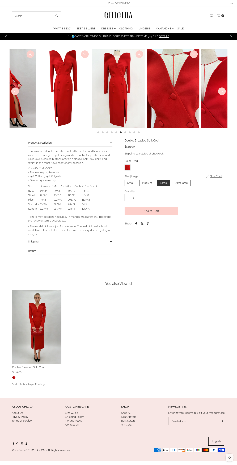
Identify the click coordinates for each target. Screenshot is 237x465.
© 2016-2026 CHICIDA (25, 450)
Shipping (130, 153)
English (216, 441)
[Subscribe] (221, 421)
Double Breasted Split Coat (28, 367)
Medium (147, 182)
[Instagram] (22, 444)
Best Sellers (128, 420)
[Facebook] (13, 444)
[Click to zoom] (30, 54)
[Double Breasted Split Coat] (36, 327)
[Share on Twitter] (142, 223)
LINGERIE (144, 28)
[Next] (230, 36)
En (231, 3)
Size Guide (71, 412)
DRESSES (107, 28)
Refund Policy (73, 420)
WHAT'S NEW (62, 28)
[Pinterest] (17, 444)
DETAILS (164, 36)
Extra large (181, 182)
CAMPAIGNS (163, 28)
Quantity (130, 191)
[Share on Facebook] (136, 223)
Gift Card (126, 424)
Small (130, 182)
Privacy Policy (20, 416)
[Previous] (6, 36)
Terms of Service (22, 420)
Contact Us (72, 424)
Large (163, 182)
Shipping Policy (74, 416)
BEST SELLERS (86, 28)
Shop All (126, 412)
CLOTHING (126, 28)
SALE (180, 28)
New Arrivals (128, 416)
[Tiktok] (26, 444)
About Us (17, 412)
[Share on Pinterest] (148, 223)
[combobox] (36, 15)
